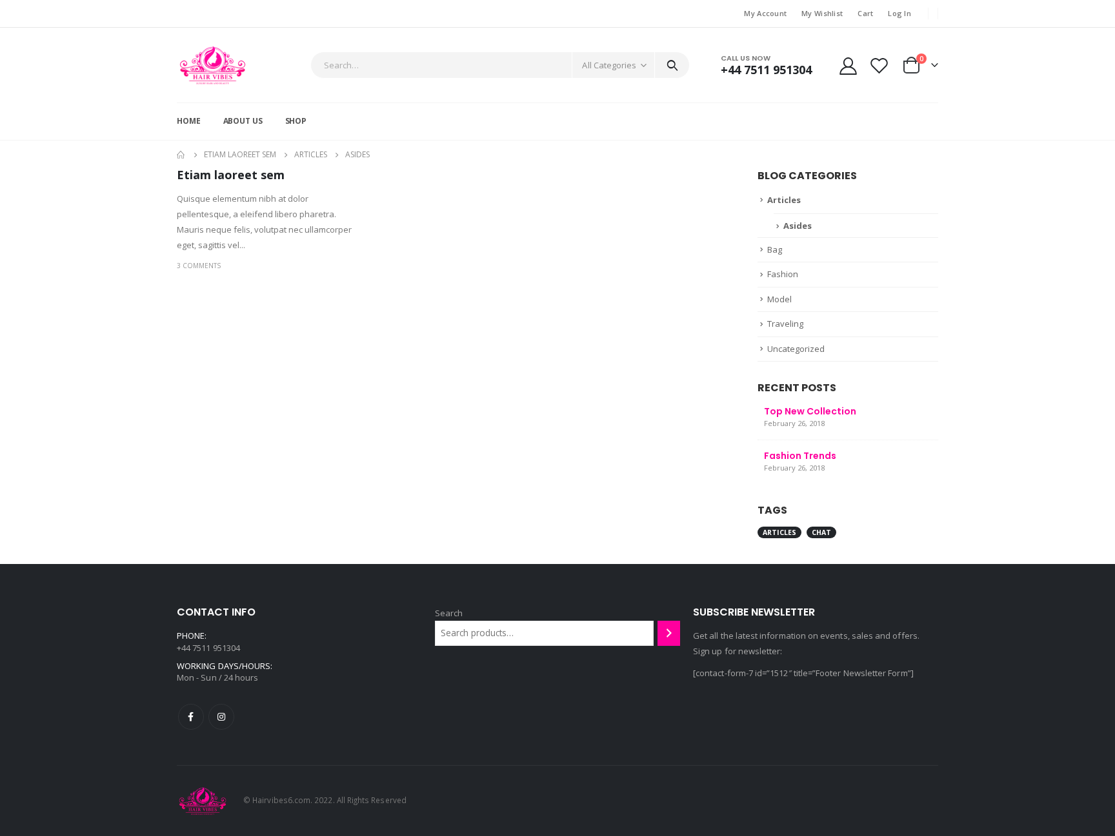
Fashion (782, 274)
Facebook (191, 717)
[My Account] (847, 65)
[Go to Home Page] (181, 154)
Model (779, 299)
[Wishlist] (879, 65)
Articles (784, 200)
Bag (774, 249)
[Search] (672, 65)
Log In (899, 13)
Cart (865, 13)
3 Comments (199, 265)
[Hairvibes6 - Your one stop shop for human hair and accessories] (212, 65)
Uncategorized (796, 349)
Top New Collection (810, 411)
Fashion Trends (800, 455)
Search (449, 613)
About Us (243, 120)
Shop (296, 120)
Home (189, 120)
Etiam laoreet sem (231, 174)
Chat (821, 532)
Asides (797, 225)
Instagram (221, 717)
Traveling (785, 323)
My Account (765, 13)
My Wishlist (822, 13)
